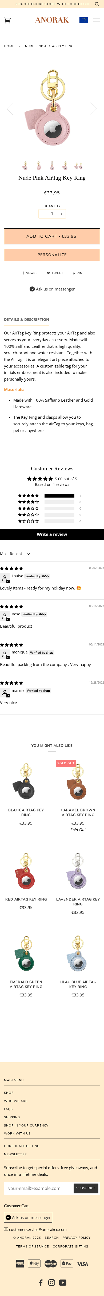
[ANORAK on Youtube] (63, 1284)
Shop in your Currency (26, 1125)
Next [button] (90, 108)
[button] (28, 496)
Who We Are (15, 1101)
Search (52, 1238)
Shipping (12, 1117)
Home (9, 46)
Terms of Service (32, 1246)
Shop (9, 1093)
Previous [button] (13, 108)
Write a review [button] (52, 534)
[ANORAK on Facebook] (41, 1284)
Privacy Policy (77, 1238)
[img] (11, 568)
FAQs (8, 1109)
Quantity (52, 206)
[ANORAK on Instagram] (51, 1284)
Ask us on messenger (55, 289)
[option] (52, 108)
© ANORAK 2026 (27, 1238)
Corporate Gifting (21, 1146)
